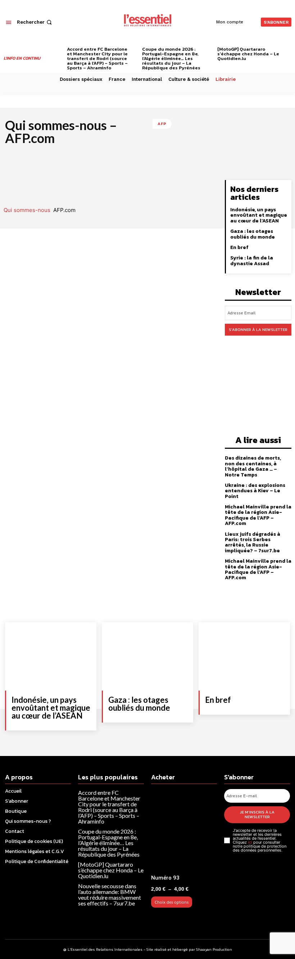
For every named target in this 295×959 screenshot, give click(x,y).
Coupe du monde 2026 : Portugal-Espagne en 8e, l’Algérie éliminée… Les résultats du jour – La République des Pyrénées (171, 58)
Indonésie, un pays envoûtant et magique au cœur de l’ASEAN (258, 215)
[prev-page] (59, 50)
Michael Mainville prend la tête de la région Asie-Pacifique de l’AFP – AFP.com (258, 515)
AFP (162, 123)
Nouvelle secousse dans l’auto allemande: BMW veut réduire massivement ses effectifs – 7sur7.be (109, 894)
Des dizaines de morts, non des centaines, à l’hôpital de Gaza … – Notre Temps (253, 466)
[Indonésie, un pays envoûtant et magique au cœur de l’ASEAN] (50, 656)
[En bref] (244, 656)
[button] (35, 22)
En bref (239, 247)
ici (250, 842)
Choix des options (172, 902)
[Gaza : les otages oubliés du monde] (147, 656)
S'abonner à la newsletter (258, 329)
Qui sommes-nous (27, 210)
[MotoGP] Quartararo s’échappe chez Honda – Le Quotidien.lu (248, 54)
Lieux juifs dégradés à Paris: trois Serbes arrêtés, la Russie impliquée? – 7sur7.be (252, 542)
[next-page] (288, 50)
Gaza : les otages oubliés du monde (252, 233)
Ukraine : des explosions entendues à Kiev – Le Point (255, 490)
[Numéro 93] (184, 830)
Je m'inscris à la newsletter (257, 814)
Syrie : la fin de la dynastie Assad (251, 260)
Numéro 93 (165, 878)
